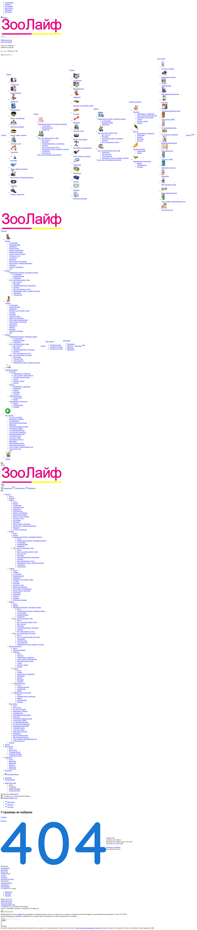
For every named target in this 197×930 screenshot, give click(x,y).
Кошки (15, 503)
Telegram (10, 804)
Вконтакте (11, 802)
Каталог (12, 498)
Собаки (15, 572)
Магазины (4, 870)
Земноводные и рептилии (26, 696)
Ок (152, 928)
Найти (3, 920)
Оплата (3, 875)
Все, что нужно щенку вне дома (28, 637)
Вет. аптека (17, 707)
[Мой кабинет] (2, 463)
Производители (6, 883)
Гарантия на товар (7, 879)
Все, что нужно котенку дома (27, 552)
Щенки (15, 605)
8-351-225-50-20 (6, 42)
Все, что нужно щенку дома (27, 622)
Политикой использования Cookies (87, 928)
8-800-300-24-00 (6, 40)
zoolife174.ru (21, 914)
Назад (11, 496)
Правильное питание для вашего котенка (31, 541)
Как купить (13, 750)
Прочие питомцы (19, 650)
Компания (12, 761)
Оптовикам (5, 885)
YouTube (10, 807)
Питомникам (5, 886)
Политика (4, 872)
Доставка (4, 877)
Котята (15, 535)
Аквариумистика (23, 687)
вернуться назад (114, 849)
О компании (5, 868)
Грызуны (20, 655)
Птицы (19, 672)
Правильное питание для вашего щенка (31, 611)
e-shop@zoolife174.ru (10, 798)
